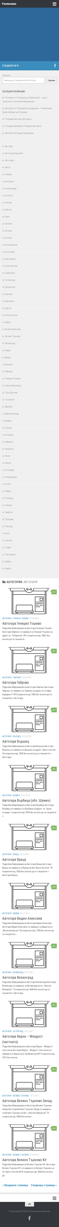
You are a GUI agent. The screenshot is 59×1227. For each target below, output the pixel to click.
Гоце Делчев (11, 392)
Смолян (8, 540)
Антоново (9, 181)
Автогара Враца (14, 859)
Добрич (8, 420)
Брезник (9, 294)
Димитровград (12, 413)
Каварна (9, 441)
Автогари (6, 618)
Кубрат (8, 491)
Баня (7, 216)
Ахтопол (9, 195)
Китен (7, 456)
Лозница (9, 498)
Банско (8, 209)
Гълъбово (9, 399)
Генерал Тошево (21, 618)
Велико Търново (21, 1096)
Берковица (10, 258)
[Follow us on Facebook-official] (55, 65)
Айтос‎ (8, 167)
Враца (16, 854)
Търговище (10, 554)
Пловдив (9, 519)
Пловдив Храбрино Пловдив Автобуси (23, 126)
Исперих (9, 434)
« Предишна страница (15, 1185)
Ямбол (8, 568)
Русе (7, 533)
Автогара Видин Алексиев (22, 918)
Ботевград (18, 1031)
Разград (9, 526)
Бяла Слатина (11, 315)
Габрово (17, 677)
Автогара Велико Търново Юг (24, 1160)
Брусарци (9, 301)
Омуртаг (9, 512)
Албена (8, 174)
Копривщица (11, 477)
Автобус (9, 146)
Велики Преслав (13, 329)
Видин (16, 913)
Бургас (8, 308)
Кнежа (8, 463)
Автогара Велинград (17, 977)
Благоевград (11, 266)
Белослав (10, 251)
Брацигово (10, 287)
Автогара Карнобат (14, 153)
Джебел (9, 406)
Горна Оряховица (13, 385)
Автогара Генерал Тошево (21, 623)
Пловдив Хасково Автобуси (18, 119)
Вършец (17, 736)
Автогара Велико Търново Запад (27, 1101)
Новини (8, 505)
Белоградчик (11, 244)
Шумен (16, 795)
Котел (8, 484)
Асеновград (10, 188)
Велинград (18, 972)
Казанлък (9, 449)
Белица (8, 230)
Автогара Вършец (15, 741)
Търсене (6, 75)
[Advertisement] (29, 31)
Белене (8, 223)
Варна (8, 322)
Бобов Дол (10, 273)
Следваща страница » (44, 1185)
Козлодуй (9, 470)
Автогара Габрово (15, 682)
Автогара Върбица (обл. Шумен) (26, 800)
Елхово (8, 427)
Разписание (9, 4)
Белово (8, 237)
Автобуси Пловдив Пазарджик (19, 133)
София (8, 547)
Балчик (8, 202)
